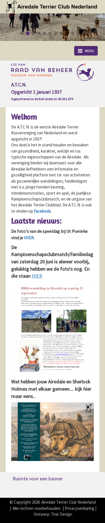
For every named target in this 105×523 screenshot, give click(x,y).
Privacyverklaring (79, 508)
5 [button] (44, 33)
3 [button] (33, 33)
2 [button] (27, 33)
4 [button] (38, 33)
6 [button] (49, 33)
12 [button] (83, 33)
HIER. (29, 237)
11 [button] (77, 33)
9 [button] (66, 33)
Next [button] (92, 23)
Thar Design (61, 514)
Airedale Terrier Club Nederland (68, 502)
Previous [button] (12, 23)
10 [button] (72, 33)
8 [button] (61, 33)
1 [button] (21, 33)
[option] (52, 27)
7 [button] (55, 33)
